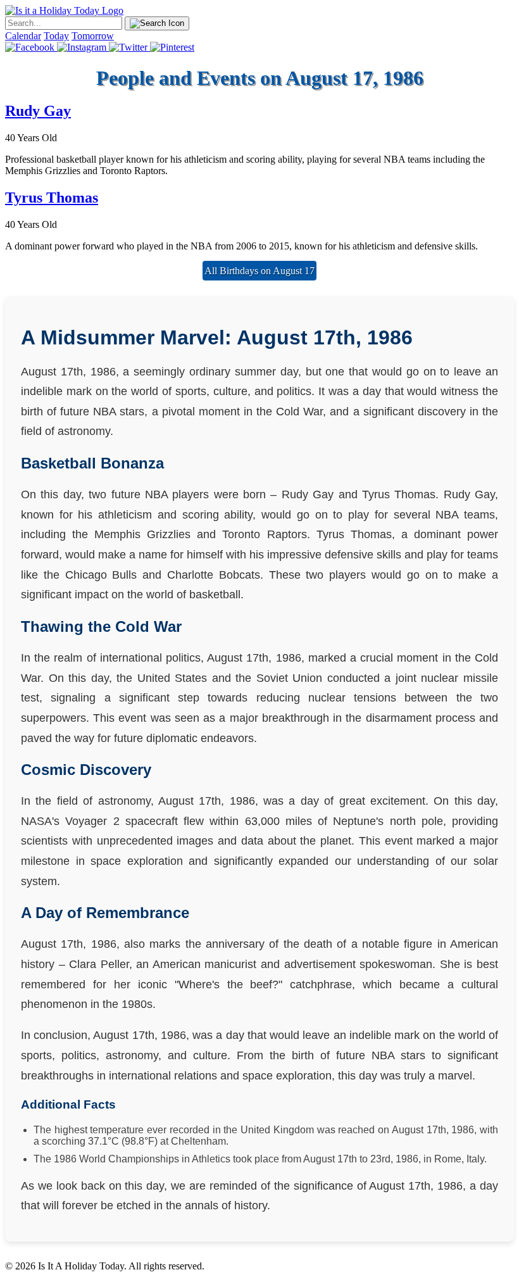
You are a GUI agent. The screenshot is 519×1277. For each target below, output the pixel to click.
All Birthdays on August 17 (259, 271)
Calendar (23, 35)
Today (56, 35)
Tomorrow (93, 35)
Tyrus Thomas (51, 197)
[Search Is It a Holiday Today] (157, 23)
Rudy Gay (38, 111)
